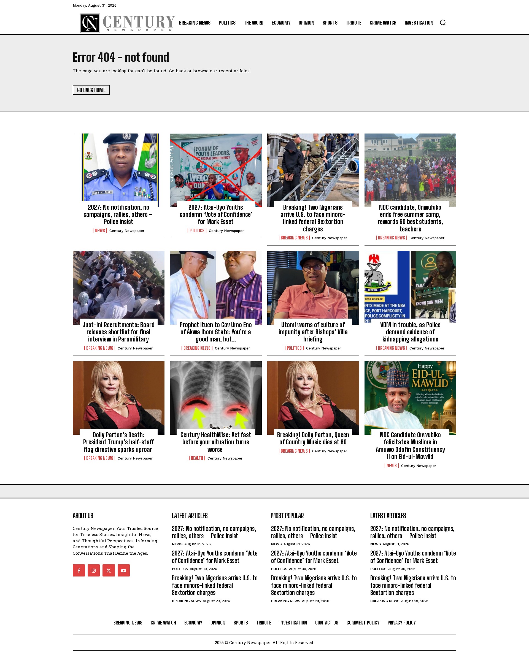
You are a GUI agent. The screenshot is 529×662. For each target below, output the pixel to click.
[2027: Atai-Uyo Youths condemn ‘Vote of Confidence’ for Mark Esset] (216, 170)
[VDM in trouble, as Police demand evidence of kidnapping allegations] (410, 287)
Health (197, 458)
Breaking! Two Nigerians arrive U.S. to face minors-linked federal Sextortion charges (313, 218)
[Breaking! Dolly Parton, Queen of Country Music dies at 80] (313, 398)
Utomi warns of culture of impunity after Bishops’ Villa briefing (313, 332)
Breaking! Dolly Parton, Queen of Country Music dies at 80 (313, 438)
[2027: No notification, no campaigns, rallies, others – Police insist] (118, 170)
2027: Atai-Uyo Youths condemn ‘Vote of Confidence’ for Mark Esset (216, 215)
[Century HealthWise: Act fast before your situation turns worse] (216, 398)
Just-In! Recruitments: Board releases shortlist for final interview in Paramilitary (118, 332)
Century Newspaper (126, 231)
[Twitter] (108, 570)
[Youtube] (124, 570)
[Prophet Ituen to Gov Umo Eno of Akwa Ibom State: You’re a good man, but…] (216, 287)
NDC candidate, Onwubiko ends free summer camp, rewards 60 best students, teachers (410, 218)
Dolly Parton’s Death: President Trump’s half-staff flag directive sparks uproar (118, 442)
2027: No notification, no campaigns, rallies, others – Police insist (118, 215)
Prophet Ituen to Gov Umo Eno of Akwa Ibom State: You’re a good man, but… (216, 332)
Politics (197, 230)
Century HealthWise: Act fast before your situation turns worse (215, 442)
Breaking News (294, 238)
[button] (442, 22)
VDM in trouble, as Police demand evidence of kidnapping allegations (410, 332)
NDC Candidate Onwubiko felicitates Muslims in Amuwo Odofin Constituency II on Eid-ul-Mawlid (410, 445)
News (100, 230)
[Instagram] (94, 570)
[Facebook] (79, 570)
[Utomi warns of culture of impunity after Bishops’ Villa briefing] (313, 287)
